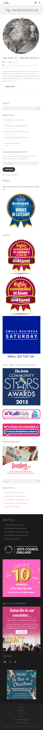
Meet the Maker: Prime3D (12, 143)
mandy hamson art (30, 65)
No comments (15, 62)
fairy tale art (21, 65)
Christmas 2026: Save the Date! (13, 120)
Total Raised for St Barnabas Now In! (15, 126)
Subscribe (9, 169)
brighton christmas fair (11, 65)
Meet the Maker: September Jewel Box (16, 137)
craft (6, 62)
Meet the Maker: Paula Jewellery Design (16, 131)
